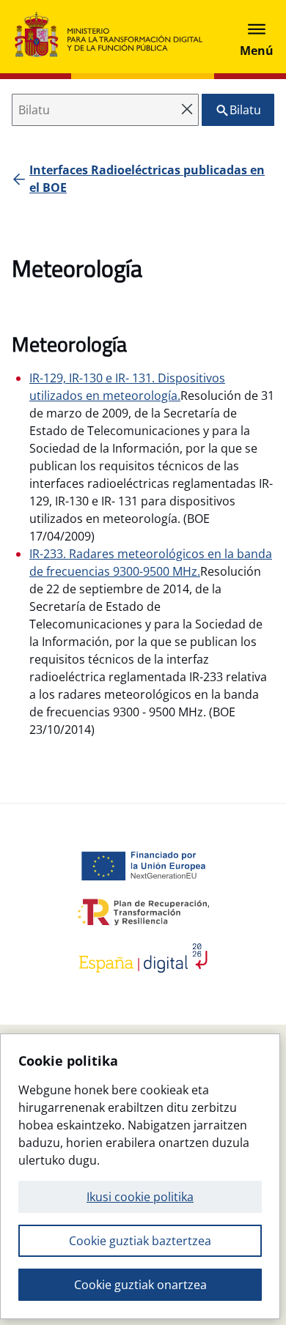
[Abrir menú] (256, 36)
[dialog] (140, 1176)
